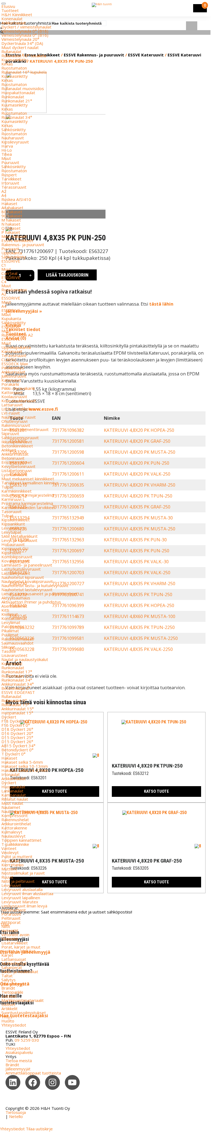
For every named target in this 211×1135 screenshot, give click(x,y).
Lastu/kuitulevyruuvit (21, 569)
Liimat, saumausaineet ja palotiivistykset (39, 593)
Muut (6, 158)
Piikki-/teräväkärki (18, 388)
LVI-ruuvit (10, 413)
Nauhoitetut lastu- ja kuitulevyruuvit (34, 585)
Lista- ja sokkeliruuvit (21, 409)
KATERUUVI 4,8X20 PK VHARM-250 (139, 485)
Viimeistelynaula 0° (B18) (24, 31)
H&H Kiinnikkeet (16, 14)
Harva (7, 146)
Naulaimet (10, 807)
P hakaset (10, 232)
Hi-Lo (6, 150)
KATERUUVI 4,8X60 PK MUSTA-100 (139, 616)
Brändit (8, 988)
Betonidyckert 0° (17, 749)
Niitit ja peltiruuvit (18, 881)
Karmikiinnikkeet (16, 491)
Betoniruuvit (12, 458)
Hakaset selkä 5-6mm (22, 762)
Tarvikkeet (11, 179)
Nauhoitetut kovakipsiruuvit (27, 581)
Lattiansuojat (13, 959)
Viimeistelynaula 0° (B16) (24, 35)
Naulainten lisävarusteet (24, 811)
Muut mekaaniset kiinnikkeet (27, 478)
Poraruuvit (11, 914)
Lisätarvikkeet (14, 943)
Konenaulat (12, 18)
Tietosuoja (15, 1112)
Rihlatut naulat (14, 799)
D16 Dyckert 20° (17, 733)
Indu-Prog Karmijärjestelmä (27, 495)
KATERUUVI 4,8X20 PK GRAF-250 (137, 441)
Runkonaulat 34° (16, 117)
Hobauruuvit (13, 544)
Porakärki (10, 384)
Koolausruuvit (14, 396)
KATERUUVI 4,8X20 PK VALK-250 (137, 474)
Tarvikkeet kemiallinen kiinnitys (30, 482)
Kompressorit (14, 815)
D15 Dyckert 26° (17, 741)
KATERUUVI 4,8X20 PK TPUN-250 (138, 496)
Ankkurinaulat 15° (17, 708)
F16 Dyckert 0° (15, 725)
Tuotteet (10, 10)
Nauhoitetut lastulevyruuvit (26, 589)
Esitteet (9, 996)
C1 (3, 265)
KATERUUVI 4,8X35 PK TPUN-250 (138, 594)
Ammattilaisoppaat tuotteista (33, 1073)
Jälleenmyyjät (13, 984)
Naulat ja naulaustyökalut (24, 659)
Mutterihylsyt (14, 963)
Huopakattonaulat (18, 92)
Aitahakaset (12, 207)
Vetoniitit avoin (15, 934)
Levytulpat (11, 532)
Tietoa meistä (18, 1060)
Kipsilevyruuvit (15, 142)
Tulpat (7, 487)
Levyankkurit (13, 528)
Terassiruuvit (13, 187)
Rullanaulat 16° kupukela (24, 72)
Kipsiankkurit (13, 524)
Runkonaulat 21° (16, 101)
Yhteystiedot (13, 1025)
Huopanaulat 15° (17, 713)
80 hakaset (11, 211)
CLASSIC (9, 359)
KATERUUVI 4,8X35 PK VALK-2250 (138, 649)
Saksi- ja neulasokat (19, 971)
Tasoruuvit (11, 511)
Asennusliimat (14, 606)
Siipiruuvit (10, 433)
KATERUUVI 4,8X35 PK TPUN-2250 (139, 627)
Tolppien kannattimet (21, 840)
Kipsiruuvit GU (14, 548)
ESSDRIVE (10, 261)
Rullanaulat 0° (14, 700)
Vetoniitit (9, 930)
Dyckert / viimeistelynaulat (26, 27)
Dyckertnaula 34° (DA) (22, 43)
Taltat (7, 975)
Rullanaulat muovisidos (22, 88)
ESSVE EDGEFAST (18, 692)
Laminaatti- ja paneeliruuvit (26, 565)
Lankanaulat (12, 791)
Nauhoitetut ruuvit (18, 417)
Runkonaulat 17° (16, 671)
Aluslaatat (10, 860)
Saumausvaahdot (17, 643)
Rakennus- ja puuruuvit (22, 244)
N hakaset (10, 224)
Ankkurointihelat (16, 823)
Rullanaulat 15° (15, 704)
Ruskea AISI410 (16, 199)
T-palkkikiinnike (15, 844)
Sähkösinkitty (13, 129)
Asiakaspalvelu (19, 1052)
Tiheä (6, 154)
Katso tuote (156, 791)
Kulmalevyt (11, 832)
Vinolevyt (10, 852)
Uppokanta (11, 252)
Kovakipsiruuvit (15, 561)
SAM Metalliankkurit (19, 536)
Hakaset (9, 203)
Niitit (5, 926)
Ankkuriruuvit (13, 372)
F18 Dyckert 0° (15, 721)
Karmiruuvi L (13, 499)
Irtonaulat (10, 774)
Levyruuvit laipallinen (20, 897)
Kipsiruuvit (11, 552)
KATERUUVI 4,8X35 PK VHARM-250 (139, 584)
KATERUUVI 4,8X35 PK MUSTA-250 (139, 529)
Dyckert (8, 717)
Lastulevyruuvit (15, 573)
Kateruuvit (11, 380)
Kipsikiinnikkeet (15, 519)
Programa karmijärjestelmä (27, 503)
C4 (3, 281)
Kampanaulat (13, 795)
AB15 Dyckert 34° (18, 745)
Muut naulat (12, 803)
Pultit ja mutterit (16, 856)
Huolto (7, 1021)
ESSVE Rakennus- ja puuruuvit (94, 55)
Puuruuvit (10, 162)
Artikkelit (9, 1008)
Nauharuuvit (12, 137)
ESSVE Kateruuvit (146, 55)
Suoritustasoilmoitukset (23, 1012)
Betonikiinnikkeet (17, 446)
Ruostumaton (14, 68)
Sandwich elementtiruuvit (25, 429)
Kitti (5, 610)
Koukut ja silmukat (18, 951)
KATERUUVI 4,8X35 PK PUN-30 (135, 540)
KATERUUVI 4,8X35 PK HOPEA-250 (139, 605)
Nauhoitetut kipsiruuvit (22, 577)
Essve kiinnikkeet (17, 240)
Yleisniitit (9, 938)
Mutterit (9, 869)
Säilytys (8, 979)
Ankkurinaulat (13, 22)
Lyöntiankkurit (14, 474)
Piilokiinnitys (12, 367)
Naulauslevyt (13, 836)
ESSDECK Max (14, 363)
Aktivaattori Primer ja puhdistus (31, 602)
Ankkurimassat (15, 454)
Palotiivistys (12, 626)
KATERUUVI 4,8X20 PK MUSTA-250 (139, 452)
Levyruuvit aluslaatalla (22, 889)
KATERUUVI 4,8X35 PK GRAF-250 (137, 507)
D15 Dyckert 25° (17, 737)
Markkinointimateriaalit (22, 1000)
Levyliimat (10, 622)
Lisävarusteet (14, 655)
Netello (16, 1116)
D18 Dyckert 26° (17, 729)
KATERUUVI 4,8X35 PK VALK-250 (137, 573)
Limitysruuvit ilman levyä (24, 906)
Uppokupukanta (16, 347)
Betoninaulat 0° (15, 688)
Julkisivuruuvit (13, 376)
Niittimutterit (13, 910)
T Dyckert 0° (13, 754)
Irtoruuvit (10, 183)
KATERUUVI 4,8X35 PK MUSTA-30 (138, 518)
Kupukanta (11, 318)
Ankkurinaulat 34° (17, 684)
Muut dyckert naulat (20, 47)
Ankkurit (8, 450)
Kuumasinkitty (14, 59)
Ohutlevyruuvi (14, 421)
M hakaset (11, 220)
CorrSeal (9, 273)
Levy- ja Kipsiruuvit (19, 540)
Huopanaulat (13, 786)
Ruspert (9, 174)
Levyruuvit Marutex (19, 901)
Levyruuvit (11, 885)
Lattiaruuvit (12, 404)
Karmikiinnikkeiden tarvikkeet (28, 507)
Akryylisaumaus (15, 597)
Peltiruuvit (11, 918)
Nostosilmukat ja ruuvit (23, 873)
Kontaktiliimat (14, 618)
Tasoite (8, 651)
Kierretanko (12, 864)
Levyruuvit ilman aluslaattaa (27, 893)
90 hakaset (11, 216)
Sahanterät (11, 967)
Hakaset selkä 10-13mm (24, 766)
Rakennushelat (15, 819)
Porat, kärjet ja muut (20, 947)
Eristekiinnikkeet (16, 462)
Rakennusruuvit (15, 425)
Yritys (6, 1016)
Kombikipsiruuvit (16, 556)
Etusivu (8, 6)
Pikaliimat (10, 630)
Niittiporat (11, 922)
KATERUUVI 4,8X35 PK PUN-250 (136, 551)
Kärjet (7, 955)
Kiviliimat (9, 614)
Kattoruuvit (12, 392)
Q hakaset (11, 228)
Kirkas (7, 64)
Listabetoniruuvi (16, 470)
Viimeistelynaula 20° (20, 39)
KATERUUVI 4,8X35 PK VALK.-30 (136, 562)
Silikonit (8, 647)
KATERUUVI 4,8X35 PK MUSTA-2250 (141, 638)
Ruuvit (7, 877)
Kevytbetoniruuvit (18, 466)
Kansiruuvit (11, 351)
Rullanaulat (11, 51)
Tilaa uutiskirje (39, 1128)
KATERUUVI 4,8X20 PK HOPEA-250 (139, 430)
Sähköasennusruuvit (20, 437)
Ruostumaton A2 (17, 335)
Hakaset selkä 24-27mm (24, 770)
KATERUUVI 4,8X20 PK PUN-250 (136, 463)
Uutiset (8, 1004)
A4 (3, 195)
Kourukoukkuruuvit (18, 400)
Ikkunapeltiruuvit (16, 441)
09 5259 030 (27, 1040)
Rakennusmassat (17, 639)
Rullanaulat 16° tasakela (23, 55)
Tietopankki (12, 992)
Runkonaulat (12, 96)
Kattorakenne (14, 828)
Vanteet (8, 848)
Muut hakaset (14, 236)
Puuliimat (9, 634)
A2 (3, 191)
